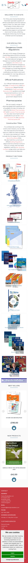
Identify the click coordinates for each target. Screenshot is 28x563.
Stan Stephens (14, 375)
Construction (14, 247)
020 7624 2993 (5, 512)
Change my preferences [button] (12, 559)
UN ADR (7, 57)
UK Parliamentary (14, 85)
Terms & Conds (5, 524)
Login (2, 528)
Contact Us (4, 526)
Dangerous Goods (14, 181)
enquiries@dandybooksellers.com (10, 507)
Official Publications (14, 205)
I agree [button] (12, 553)
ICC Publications (14, 310)
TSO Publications (14, 269)
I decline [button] (12, 556)
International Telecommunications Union (14, 326)
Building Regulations (16, 142)
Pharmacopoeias (14, 222)
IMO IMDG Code (17, 63)
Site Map (3, 530)
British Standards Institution (14, 380)
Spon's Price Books (12, 138)
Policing (14, 352)
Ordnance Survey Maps (14, 285)
